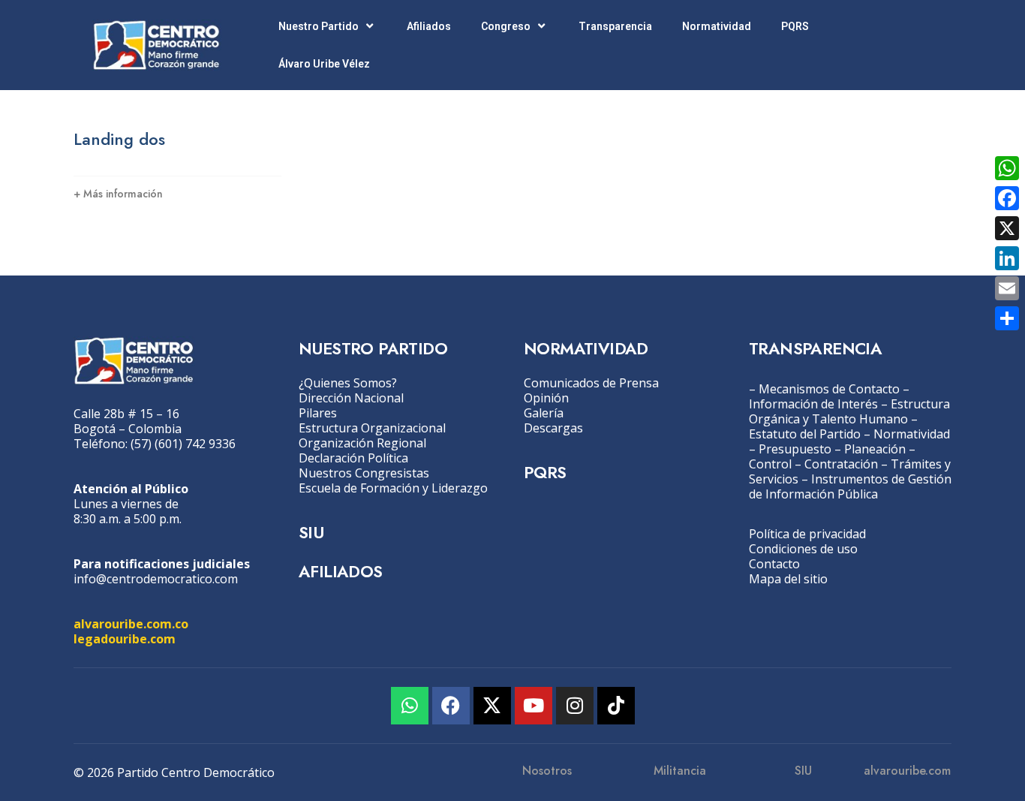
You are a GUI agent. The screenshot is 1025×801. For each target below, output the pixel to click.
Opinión (546, 398)
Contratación (841, 464)
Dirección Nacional (351, 398)
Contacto (774, 564)
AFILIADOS (341, 571)
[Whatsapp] (409, 705)
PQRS (795, 26)
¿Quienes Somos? (348, 383)
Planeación (875, 449)
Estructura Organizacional (372, 428)
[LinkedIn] (1007, 258)
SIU (311, 532)
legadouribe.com (125, 639)
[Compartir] (1007, 318)
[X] (1007, 228)
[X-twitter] (492, 705)
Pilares (318, 413)
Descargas (553, 428)
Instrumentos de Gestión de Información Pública (850, 486)
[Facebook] (451, 705)
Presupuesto (795, 449)
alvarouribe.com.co (131, 624)
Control (770, 464)
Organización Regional (362, 443)
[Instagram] (575, 705)
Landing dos (119, 139)
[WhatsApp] (1007, 168)
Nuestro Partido (318, 26)
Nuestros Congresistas (364, 473)
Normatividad (716, 26)
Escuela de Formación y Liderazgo (393, 488)
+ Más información (118, 193)
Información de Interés (813, 404)
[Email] (1007, 288)
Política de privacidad (807, 533)
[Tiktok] (616, 705)
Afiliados (429, 26)
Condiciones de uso (803, 549)
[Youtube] (533, 705)
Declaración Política (353, 458)
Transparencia (615, 26)
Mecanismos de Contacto (829, 389)
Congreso (506, 26)
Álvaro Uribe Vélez (324, 64)
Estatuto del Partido (805, 434)
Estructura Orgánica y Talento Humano (849, 411)
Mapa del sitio (788, 579)
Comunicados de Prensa (591, 383)
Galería (544, 413)
